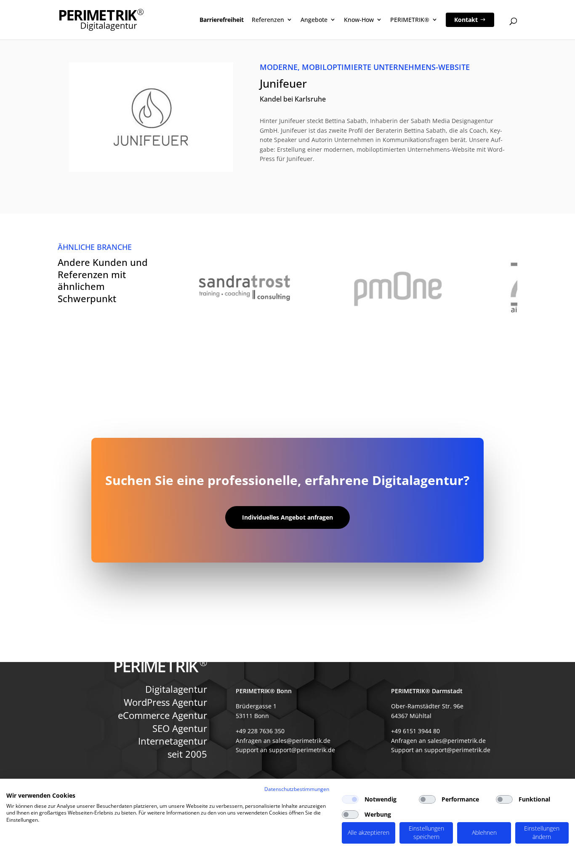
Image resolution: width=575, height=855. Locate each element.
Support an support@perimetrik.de (285, 750)
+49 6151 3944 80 (415, 731)
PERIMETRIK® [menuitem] (409, 20)
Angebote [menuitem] (314, 20)
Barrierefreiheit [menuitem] (222, 20)
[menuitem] (470, 20)
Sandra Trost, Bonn (244, 288)
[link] (287, 288)
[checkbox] (350, 799)
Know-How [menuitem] (359, 20)
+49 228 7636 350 (260, 731)
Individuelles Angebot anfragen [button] (287, 517)
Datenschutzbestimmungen (296, 789)
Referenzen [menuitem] (268, 20)
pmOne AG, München (398, 288)
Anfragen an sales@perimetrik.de (283, 741)
